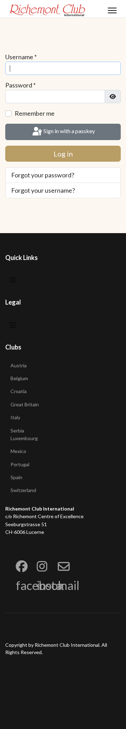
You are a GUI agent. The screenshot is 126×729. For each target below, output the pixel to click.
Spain (16, 477)
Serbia (17, 430)
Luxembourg (24, 438)
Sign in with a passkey (68, 131)
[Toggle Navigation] (13, 280)
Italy (15, 417)
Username (21, 57)
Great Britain (24, 404)
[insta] (37, 557)
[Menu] (112, 10)
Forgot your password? (42, 175)
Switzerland (23, 490)
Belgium (19, 378)
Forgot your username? (43, 190)
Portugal (19, 464)
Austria (18, 365)
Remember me (35, 113)
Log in (63, 153)
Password (20, 85)
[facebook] (16, 557)
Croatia (18, 391)
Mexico (18, 451)
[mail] (58, 557)
